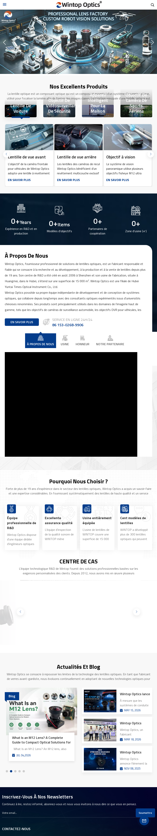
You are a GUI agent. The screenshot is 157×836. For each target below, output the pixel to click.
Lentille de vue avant (27, 157)
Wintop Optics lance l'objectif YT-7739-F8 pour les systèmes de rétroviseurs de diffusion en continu (134, 752)
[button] (66, 67)
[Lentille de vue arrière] (78, 137)
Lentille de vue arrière (76, 157)
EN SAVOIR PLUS (19, 180)
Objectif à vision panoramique (120, 157)
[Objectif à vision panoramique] (128, 137)
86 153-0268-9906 (67, 325)
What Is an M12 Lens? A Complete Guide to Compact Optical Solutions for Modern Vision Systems (41, 740)
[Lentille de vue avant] (29, 137)
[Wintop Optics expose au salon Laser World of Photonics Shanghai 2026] (100, 730)
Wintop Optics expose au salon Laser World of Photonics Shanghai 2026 (132, 723)
